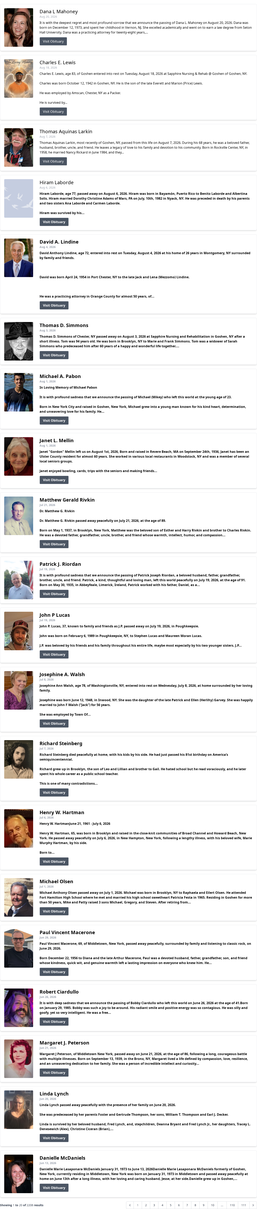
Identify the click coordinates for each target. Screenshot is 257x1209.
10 (212, 1205)
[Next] (253, 1205)
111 (243, 1205)
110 (232, 1205)
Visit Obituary (53, 41)
